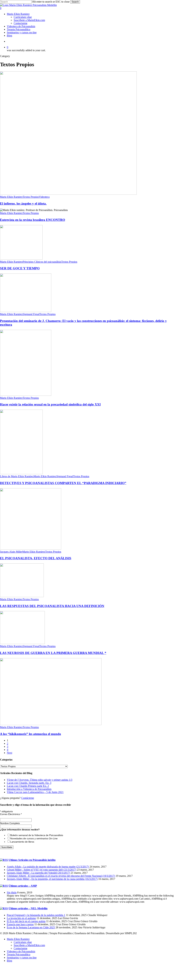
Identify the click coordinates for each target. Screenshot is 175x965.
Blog (9, 960)
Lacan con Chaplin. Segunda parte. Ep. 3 (29, 782)
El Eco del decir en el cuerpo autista (26, 921)
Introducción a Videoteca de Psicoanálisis (29, 789)
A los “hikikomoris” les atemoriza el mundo (30, 734)
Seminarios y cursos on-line (22, 957)
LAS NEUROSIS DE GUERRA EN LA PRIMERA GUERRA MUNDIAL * (53, 653)
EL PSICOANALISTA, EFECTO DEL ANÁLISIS (35, 558)
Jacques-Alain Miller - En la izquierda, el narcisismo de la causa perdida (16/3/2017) (52, 878)
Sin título (12, 892)
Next (9, 752)
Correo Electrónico (11, 814)
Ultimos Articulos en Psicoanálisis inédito (32, 859)
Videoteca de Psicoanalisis (21, 951)
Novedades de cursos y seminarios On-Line (34, 838)
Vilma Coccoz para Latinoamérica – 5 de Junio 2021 (35, 792)
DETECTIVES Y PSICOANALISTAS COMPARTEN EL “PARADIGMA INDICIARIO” (63, 483)
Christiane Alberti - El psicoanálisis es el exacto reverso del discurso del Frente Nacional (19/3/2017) (61, 875)
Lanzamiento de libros (22, 841)
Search (75, 2)
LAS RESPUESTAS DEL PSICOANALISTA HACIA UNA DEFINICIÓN (52, 606)
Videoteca (44, 196)
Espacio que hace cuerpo (20, 924)
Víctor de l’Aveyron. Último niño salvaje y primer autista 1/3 (39, 779)
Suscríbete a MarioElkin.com (29, 945)
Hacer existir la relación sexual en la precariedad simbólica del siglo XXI (50, 404)
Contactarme (20, 948)
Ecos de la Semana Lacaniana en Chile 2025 (31, 927)
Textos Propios (31, 196)
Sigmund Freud (31, 314)
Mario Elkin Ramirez (11, 196)
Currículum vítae (23, 942)
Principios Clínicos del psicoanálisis (42, 261)
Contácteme (27, 797)
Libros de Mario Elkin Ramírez (17, 476)
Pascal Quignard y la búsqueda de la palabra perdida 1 (36, 915)
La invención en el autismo (21, 918)
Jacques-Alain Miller (11, 551)
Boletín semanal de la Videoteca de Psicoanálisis (36, 835)
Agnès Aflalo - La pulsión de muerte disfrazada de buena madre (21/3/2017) (48, 866)
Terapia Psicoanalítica (18, 954)
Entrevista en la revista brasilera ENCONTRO (32, 220)
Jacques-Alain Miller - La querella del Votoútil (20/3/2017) (38, 872)
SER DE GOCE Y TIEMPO (20, 268)
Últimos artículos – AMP (23, 885)
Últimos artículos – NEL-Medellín (28, 908)
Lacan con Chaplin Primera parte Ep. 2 (28, 786)
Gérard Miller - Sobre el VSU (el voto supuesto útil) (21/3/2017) (41, 869)
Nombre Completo (10, 823)
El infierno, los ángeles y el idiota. (23, 203)
